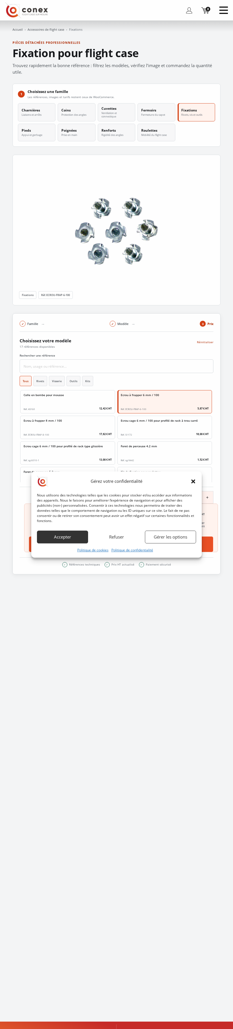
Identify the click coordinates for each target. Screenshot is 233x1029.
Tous (25, 381)
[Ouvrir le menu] (223, 10)
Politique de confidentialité (132, 550)
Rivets (40, 381)
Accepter (62, 537)
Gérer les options (170, 537)
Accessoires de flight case (46, 29)
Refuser (116, 537)
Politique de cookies (93, 550)
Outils (73, 381)
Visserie (57, 381)
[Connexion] (189, 10)
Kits (87, 381)
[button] (193, 481)
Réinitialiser (205, 342)
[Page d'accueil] (28, 9)
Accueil (18, 29)
